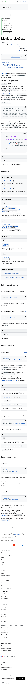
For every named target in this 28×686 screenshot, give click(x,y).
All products (4, 669)
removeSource (9, 226)
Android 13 (3, 616)
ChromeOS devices (5, 596)
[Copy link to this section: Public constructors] (19, 285)
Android (3, 552)
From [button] (12, 273)
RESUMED (4, 515)
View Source (22, 46)
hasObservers (5, 520)
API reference (6, 7)
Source (3, 560)
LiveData (4, 73)
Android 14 (3, 614)
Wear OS (3, 593)
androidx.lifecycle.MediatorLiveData (16, 67)
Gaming (3, 573)
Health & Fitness (5, 578)
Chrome (3, 662)
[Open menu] (2, 2)
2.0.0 (25, 48)
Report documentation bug (7, 646)
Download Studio (5, 634)
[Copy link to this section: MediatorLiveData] (15, 292)
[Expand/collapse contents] (10, 18)
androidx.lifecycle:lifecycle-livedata (18, 44)
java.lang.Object (5, 62)
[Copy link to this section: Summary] (10, 172)
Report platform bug (6, 643)
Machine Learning (5, 575)
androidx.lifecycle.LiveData (10, 64)
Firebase (3, 665)
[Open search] (17, 2)
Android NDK (4, 637)
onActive (4, 245)
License (8, 675)
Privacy (3, 582)
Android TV (3, 601)
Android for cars (5, 598)
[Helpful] (10, 15)
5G (2, 585)
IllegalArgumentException (9, 380)
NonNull (14, 208)
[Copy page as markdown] (7, 42)
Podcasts (3, 567)
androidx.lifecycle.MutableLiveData (14, 65)
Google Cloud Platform (6, 667)
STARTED (19, 513)
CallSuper (6, 244)
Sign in (24, 1)
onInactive (5, 259)
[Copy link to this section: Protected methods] (19, 457)
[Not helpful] (13, 15)
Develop (13, 12)
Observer (4, 211)
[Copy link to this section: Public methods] (16, 346)
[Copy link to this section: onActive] (8, 464)
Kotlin (20, 50)
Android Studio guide (6, 627)
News (2, 562)
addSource (8, 208)
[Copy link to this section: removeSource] (12, 416)
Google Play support (6, 648)
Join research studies (6, 650)
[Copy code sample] (26, 107)
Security (3, 557)
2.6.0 (25, 311)
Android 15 (3, 612)
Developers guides (5, 630)
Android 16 (3, 609)
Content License (18, 534)
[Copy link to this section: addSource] (10, 352)
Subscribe (20, 678)
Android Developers (5, 12)
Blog (2, 564)
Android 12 (3, 619)
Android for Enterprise (6, 555)
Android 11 (3, 621)
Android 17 (3, 607)
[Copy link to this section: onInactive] (9, 492)
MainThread (7, 207)
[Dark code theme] (26, 55)
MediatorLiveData (15, 57)
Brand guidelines (15, 675)
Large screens (4, 591)
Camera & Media (5, 580)
